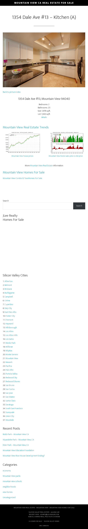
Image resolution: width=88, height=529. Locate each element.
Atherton (8, 281)
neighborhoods (9, 487)
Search (6, 201)
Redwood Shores (13, 381)
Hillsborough (11, 327)
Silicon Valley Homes (51, 521)
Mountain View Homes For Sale (24, 172)
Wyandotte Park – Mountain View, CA (18, 440)
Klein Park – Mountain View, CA (16, 445)
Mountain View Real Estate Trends (26, 127)
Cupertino (9, 304)
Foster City (10, 316)
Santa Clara (10, 401)
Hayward (9, 324)
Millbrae (9, 347)
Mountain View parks (11, 476)
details (44, 117)
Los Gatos (10, 339)
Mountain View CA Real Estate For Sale (44, 3)
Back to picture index (11, 92)
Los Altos (9, 331)
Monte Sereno (12, 354)
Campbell (9, 297)
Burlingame (9, 293)
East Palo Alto (10, 312)
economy (7, 470)
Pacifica (9, 366)
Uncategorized (9, 497)
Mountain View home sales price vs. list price (66, 156)
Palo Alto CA (50, 516)
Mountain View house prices (22, 156)
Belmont (8, 285)
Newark (9, 362)
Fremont (9, 320)
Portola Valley (11, 374)
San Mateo (10, 397)
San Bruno (10, 385)
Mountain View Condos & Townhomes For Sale (22, 178)
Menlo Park (10, 343)
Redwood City (11, 377)
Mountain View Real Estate (41, 165)
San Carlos (10, 389)
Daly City (8, 308)
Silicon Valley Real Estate (39, 512)
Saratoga (9, 404)
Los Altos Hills (11, 335)
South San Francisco (14, 408)
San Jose (9, 393)
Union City (10, 416)
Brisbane (8, 289)
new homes (8, 492)
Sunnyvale (10, 412)
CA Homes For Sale (35, 521)
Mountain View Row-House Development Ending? (24, 456)
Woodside (10, 420)
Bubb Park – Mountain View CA (16, 434)
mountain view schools (12, 481)
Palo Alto (9, 370)
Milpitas (9, 350)
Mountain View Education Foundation (18, 450)
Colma (7, 300)
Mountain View (12, 358)
